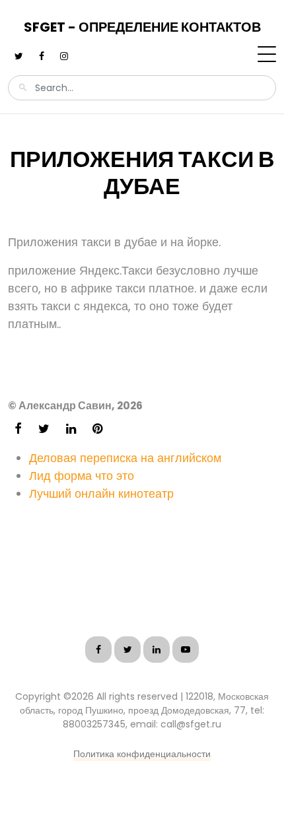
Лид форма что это (81, 475)
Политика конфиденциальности (142, 753)
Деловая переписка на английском (125, 458)
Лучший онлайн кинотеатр (101, 493)
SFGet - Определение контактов (142, 27)
